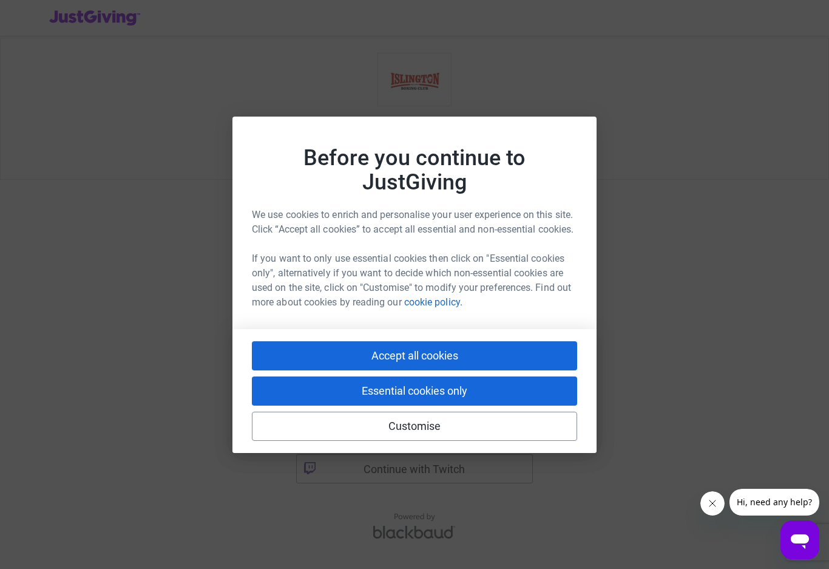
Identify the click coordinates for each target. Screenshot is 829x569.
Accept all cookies (414, 355)
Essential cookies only (414, 390)
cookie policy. (433, 302)
